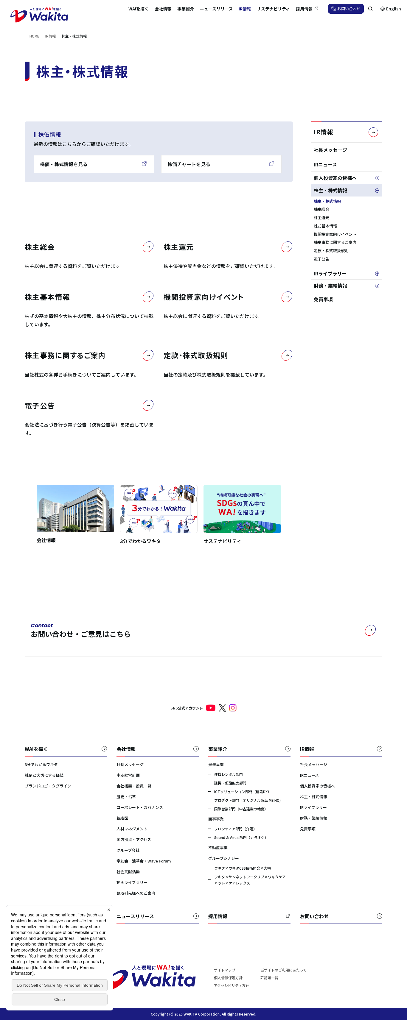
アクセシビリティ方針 (231, 985)
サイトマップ (224, 969)
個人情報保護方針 (228, 977)
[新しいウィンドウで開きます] (211, 708)
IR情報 (323, 131)
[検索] (370, 9)
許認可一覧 (269, 977)
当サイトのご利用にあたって (283, 969)
